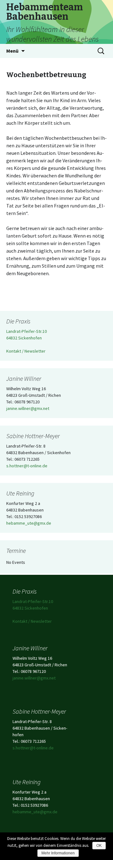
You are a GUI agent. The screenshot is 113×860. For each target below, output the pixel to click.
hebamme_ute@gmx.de (28, 523)
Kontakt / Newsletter (26, 351)
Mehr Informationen (58, 853)
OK (99, 845)
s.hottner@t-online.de (26, 466)
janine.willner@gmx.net (27, 408)
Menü (12, 51)
